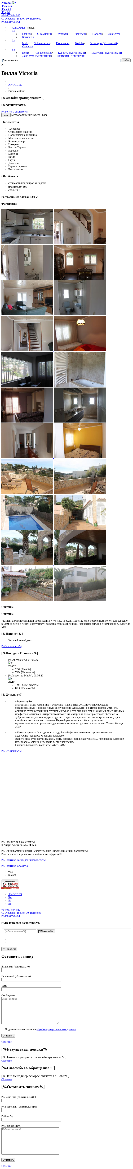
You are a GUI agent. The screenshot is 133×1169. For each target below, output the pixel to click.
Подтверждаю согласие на (40, 1029)
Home (25, 52)
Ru (13, 30)
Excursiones (62, 43)
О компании (44, 33)
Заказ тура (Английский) (37, 55)
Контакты (28, 37)
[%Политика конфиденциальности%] (23, 859)
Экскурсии (80, 33)
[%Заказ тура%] (10, 21)
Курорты (62, 33)
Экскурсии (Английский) (106, 52)
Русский (6, 6)
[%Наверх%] (9, 949)
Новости (97, 33)
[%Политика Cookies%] (15, 865)
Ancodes (6, 2)
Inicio (25, 43)
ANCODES (18, 27)
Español (6, 9)
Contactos (27, 46)
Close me (6, 1041)
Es (13, 40)
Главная (27, 33)
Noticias (79, 43)
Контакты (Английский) (71, 55)
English (5, 12)
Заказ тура (114, 33)
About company (43, 52)
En (13, 49)
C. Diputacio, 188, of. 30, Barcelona (21, 18)
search (31, 27)
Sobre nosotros (42, 43)
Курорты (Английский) (72, 52)
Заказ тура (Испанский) (104, 43)
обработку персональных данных (56, 1029)
